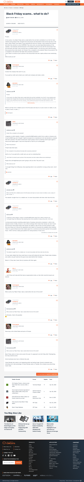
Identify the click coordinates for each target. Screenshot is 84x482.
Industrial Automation (53, 455)
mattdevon (11, 17)
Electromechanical (32, 454)
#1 (57, 29)
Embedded (31, 455)
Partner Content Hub (73, 4)
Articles (6, 4)
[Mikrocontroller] (46, 475)
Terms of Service (69, 480)
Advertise (17, 446)
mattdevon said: (9, 91)
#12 (57, 340)
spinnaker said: (9, 189)
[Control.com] (17, 475)
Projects (74, 457)
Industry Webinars (76, 451)
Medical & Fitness (52, 461)
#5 (57, 181)
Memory (30, 458)
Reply (56, 60)
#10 (57, 300)
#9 (57, 285)
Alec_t (14, 268)
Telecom (51, 468)
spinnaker (15, 83)
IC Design (31, 457)
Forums (13, 4)
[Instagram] (11, 455)
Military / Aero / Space (53, 463)
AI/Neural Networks (53, 444)
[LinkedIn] (8, 455)
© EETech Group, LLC (7, 480)
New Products (76, 452)
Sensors (30, 468)
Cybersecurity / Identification (55, 452)
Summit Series (76, 459)
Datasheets (40, 4)
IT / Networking (52, 458)
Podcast (56, 4)
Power (30, 465)
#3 (57, 83)
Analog (30, 446)
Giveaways (49, 4)
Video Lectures (76, 466)
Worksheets (75, 468)
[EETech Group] (6, 475)
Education (20, 4)
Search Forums (11, 23)
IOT (50, 457)
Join (77, 1)
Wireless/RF (31, 471)
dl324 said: (8, 214)
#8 (57, 268)
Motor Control (52, 465)
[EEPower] (27, 475)
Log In (70, 1)
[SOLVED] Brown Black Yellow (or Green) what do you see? (20, 397)
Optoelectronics (32, 460)
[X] (5, 455)
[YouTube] (14, 455)
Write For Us (7, 449)
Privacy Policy (62, 480)
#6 (57, 206)
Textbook (75, 465)
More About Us (7, 446)
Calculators (75, 444)
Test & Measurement (33, 469)
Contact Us (17, 449)
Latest (30, 444)
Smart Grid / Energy (53, 466)
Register (18, 462)
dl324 (13, 121)
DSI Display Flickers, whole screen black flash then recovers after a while (20, 385)
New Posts (21, 23)
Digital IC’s (31, 450)
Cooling (30, 449)
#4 (57, 122)
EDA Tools (31, 452)
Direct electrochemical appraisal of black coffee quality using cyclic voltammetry (20, 391)
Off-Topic (35, 402)
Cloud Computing (52, 449)
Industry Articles (76, 449)
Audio (50, 446)
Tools (27, 4)
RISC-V (30, 466)
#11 (57, 325)
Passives (30, 461)
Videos (33, 4)
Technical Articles (76, 463)
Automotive (51, 447)
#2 (57, 65)
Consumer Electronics (53, 450)
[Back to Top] (80, 480)
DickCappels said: (10, 308)
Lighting (50, 460)
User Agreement (76, 480)
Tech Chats (75, 460)
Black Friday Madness (17, 407)
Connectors (31, 447)
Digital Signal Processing (54, 454)
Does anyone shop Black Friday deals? (20, 402)
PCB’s (30, 463)
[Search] (66, 1)
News (74, 454)
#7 (57, 241)
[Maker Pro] (35, 475)
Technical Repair (37, 384)
